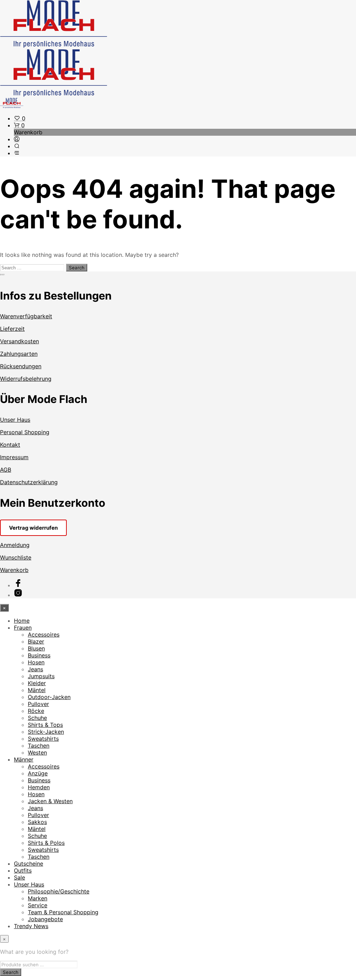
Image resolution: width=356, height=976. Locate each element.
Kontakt (10, 444)
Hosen (36, 662)
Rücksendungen (20, 366)
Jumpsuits (41, 676)
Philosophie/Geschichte (58, 891)
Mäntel (37, 690)
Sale (19, 877)
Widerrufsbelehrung (25, 378)
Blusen (36, 648)
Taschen (38, 745)
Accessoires (43, 634)
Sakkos (37, 821)
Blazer (36, 641)
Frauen (23, 627)
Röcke (36, 710)
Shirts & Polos (46, 842)
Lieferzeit (12, 328)
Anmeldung (15, 544)
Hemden (39, 787)
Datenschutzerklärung (29, 482)
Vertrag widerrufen (33, 527)
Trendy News (31, 926)
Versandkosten (19, 341)
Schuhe (37, 717)
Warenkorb (14, 569)
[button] (19, 118)
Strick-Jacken (46, 731)
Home (22, 620)
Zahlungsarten (19, 353)
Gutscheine (28, 863)
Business (39, 655)
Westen (37, 752)
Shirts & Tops (45, 724)
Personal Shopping (24, 432)
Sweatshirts (43, 738)
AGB (5, 469)
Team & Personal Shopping (63, 912)
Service (37, 905)
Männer (23, 759)
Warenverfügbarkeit (26, 316)
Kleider (37, 683)
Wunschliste (15, 557)
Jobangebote (45, 919)
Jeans (35, 669)
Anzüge (38, 773)
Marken (37, 898)
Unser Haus (15, 419)
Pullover (38, 703)
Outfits (23, 870)
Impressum (14, 457)
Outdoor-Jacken (49, 696)
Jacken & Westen (50, 801)
